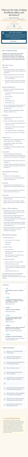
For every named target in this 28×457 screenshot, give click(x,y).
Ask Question (13, 41)
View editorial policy (19, 28)
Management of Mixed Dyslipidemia (14, 336)
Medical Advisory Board (14, 17)
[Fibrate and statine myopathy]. (13, 309)
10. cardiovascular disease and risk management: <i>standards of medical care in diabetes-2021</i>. (15, 301)
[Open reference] (24, 288)
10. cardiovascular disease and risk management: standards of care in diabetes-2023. (14, 318)
